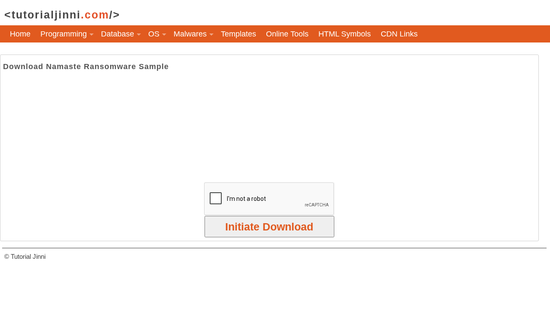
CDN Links (399, 34)
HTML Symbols (344, 34)
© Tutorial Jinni (25, 256)
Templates (238, 34)
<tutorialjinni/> (62, 15)
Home (20, 34)
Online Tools (287, 34)
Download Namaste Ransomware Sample (86, 66)
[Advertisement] (269, 126)
